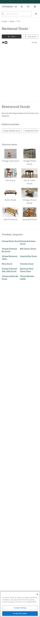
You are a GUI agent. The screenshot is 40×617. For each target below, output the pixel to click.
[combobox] (16, 13)
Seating (12, 21)
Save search (31, 36)
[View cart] (35, 6)
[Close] (37, 594)
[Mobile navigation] (36, 14)
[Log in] (22, 6)
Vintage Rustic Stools (11, 241)
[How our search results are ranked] (29, 29)
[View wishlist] (28, 6)
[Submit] (3, 13)
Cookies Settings (20, 608)
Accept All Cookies (20, 613)
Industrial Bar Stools (28, 256)
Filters (13, 36)
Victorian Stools (27, 264)
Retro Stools (7, 264)
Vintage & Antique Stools (11, 131)
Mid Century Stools (28, 248)
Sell (15, 7)
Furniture (4, 21)
